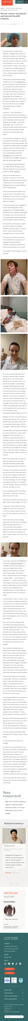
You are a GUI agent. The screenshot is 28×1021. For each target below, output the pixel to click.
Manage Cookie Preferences (12, 1011)
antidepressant (20, 82)
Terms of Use (7, 1008)
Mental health (15, 926)
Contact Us (9, 969)
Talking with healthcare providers (10, 927)
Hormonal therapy (7, 926)
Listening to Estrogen (16, 563)
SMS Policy (7, 1010)
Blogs (2, 8)
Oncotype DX (7, 155)
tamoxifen (17, 171)
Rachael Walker (13, 24)
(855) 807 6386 (7, 957)
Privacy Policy (8, 1006)
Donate (19, 2)
